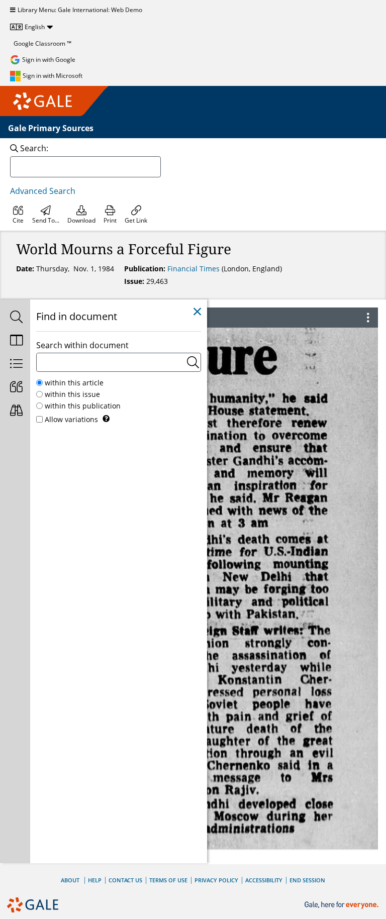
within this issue (72, 394)
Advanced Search (42, 190)
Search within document (82, 345)
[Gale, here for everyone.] (342, 905)
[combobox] (85, 166)
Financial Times (194, 268)
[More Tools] (368, 318)
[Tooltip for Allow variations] (106, 419)
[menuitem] (18, 214)
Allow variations (71, 419)
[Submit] (193, 362)
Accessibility (263, 880)
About (70, 880)
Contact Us (125, 880)
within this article (74, 382)
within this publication (83, 406)
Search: (34, 148)
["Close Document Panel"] (197, 311)
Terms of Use (168, 880)
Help (95, 880)
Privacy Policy (216, 880)
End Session (307, 880)
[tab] (15, 318)
